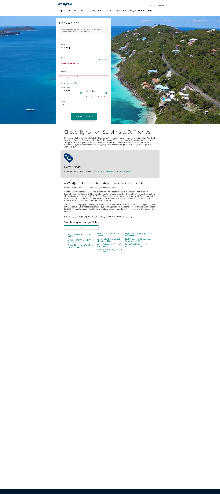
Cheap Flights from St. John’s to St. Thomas (81, 241)
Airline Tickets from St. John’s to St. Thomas (109, 245)
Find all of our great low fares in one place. (112, 171)
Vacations (73, 10)
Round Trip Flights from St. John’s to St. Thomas (136, 245)
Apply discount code (68, 83)
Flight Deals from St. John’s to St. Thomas (109, 250)
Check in (109, 10)
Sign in (161, 5)
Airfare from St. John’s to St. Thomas (108, 234)
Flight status (121, 10)
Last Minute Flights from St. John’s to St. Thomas (108, 240)
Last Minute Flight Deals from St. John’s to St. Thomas (138, 240)
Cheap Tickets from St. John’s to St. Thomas (80, 246)
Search (152, 5)
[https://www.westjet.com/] (65, 4)
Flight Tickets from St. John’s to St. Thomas (138, 234)
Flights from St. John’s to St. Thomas (79, 235)
